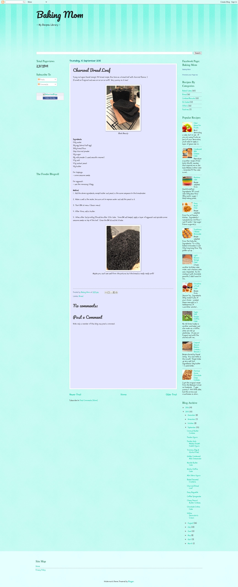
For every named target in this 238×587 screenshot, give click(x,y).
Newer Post (75, 394)
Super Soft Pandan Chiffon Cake (196, 316)
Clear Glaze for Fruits (197, 125)
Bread (81, 296)
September (192, 427)
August (191, 523)
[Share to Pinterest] (116, 292)
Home (123, 394)
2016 (187, 407)
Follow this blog (50, 98)
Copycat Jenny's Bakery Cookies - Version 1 (197, 347)
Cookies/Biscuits (188, 98)
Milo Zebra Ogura (193, 475)
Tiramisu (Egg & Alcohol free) (193, 451)
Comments (44, 84)
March (190, 543)
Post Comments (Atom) (89, 400)
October (191, 423)
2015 (187, 411)
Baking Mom (59, 14)
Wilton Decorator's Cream (192, 515)
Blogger (131, 581)
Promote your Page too (190, 75)
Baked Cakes (187, 90)
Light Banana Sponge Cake (196, 259)
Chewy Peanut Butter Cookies (194, 501)
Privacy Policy (41, 570)
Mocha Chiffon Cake (192, 470)
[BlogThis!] (108, 292)
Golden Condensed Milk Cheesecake (194, 457)
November (192, 419)
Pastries (185, 109)
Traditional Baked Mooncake (197, 231)
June (190, 531)
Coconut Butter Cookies (193, 432)
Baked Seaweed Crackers (192, 480)
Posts (42, 79)
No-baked (186, 102)
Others (185, 105)
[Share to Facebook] (114, 292)
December (192, 415)
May (189, 535)
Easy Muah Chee (196, 205)
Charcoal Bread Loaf (193, 487)
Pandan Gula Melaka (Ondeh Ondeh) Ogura (193, 443)
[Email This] (106, 292)
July (189, 527)
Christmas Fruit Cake (197, 285)
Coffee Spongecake (194, 496)
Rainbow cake (197, 178)
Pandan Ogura (192, 437)
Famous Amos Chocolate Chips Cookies (197, 375)
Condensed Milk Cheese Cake (198, 152)
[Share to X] (111, 292)
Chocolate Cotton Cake (193, 507)
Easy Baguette (192, 492)
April (190, 539)
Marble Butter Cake (192, 463)
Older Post (171, 394)
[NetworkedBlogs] (50, 94)
